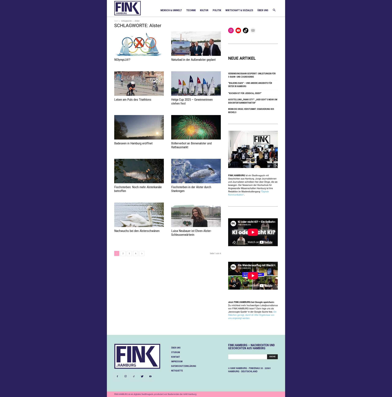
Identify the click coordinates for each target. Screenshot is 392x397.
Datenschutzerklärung (183, 366)
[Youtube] (150, 376)
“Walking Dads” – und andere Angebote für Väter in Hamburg (250, 85)
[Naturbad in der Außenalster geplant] (196, 43)
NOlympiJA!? (122, 60)
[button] (274, 10)
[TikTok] (134, 376)
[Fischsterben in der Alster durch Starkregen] (196, 171)
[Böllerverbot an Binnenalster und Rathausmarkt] (196, 127)
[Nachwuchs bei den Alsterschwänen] (139, 215)
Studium (175, 352)
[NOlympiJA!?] (139, 43)
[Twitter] (142, 376)
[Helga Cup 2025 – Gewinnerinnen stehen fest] (196, 83)
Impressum (177, 361)
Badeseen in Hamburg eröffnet (133, 143)
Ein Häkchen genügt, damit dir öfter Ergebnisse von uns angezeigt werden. (252, 315)
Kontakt (175, 357)
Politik (217, 10)
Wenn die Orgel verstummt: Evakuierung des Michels (251, 111)
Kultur (204, 10)
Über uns (262, 10)
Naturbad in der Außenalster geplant (193, 60)
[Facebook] (117, 376)
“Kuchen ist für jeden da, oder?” (245, 93)
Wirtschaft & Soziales (239, 10)
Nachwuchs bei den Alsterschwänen (137, 231)
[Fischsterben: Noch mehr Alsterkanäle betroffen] (139, 171)
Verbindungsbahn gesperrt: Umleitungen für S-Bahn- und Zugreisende (252, 75)
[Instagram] (126, 376)
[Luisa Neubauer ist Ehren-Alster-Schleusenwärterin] (196, 215)
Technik (191, 10)
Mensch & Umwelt (171, 10)
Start (116, 21)
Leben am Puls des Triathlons (132, 99)
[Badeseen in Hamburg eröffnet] (139, 127)
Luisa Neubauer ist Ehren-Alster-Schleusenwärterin (191, 233)
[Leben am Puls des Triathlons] (139, 83)
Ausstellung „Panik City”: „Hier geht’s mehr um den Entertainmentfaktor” (252, 101)
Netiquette (177, 370)
